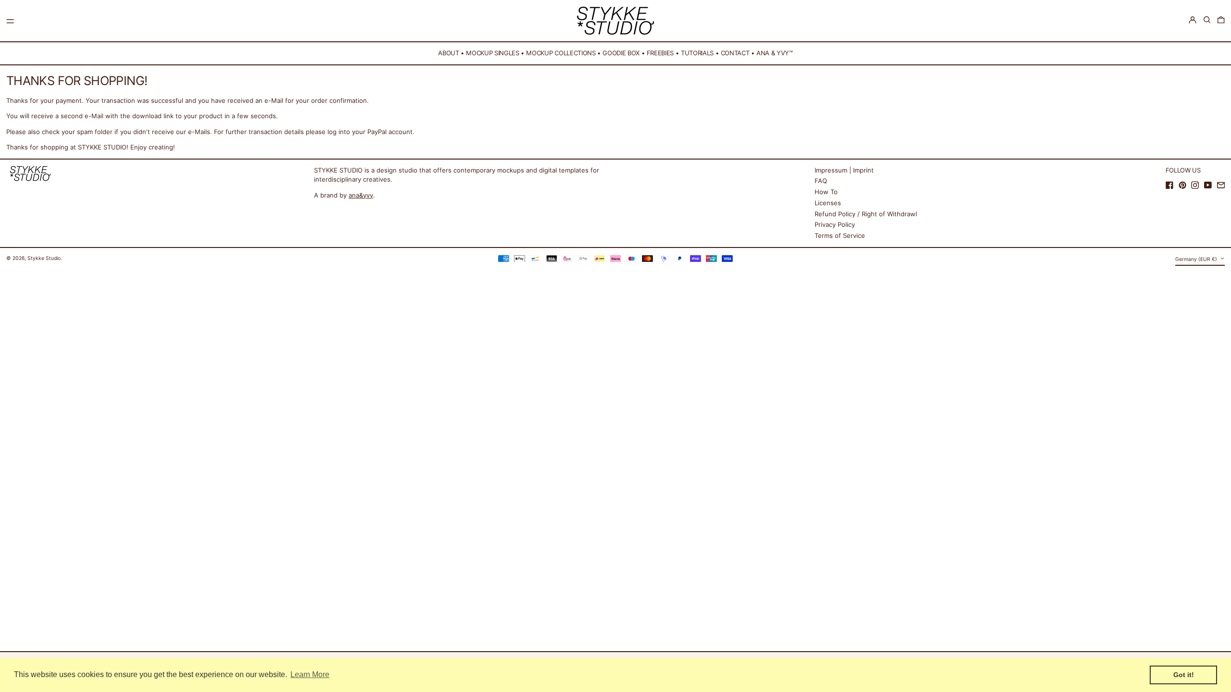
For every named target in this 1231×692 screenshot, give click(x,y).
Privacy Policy (835, 224)
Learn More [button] (309, 674)
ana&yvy (361, 195)
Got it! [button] (1183, 675)
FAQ (821, 181)
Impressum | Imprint (844, 170)
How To (826, 192)
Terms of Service (840, 235)
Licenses (828, 203)
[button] (1207, 20)
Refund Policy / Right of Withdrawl (866, 214)
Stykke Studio (44, 258)
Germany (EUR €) (1196, 259)
